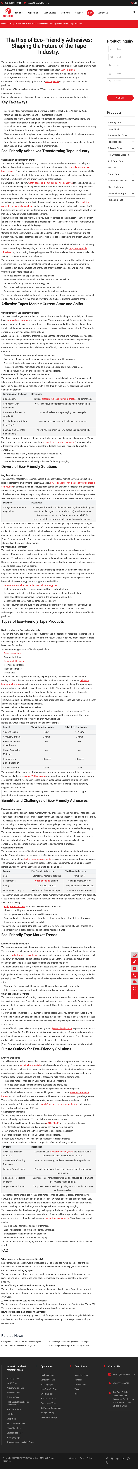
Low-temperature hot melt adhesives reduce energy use (30, 585)
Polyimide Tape (115, 142)
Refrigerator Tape (48, 1413)
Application (33, 12)
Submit (120, 97)
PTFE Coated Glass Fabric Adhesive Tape (121, 155)
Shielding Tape (47, 1394)
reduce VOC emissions (35, 776)
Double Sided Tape (117, 193)
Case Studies (50, 12)
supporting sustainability (57, 1218)
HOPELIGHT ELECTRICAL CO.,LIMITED (29, 1458)
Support (79, 12)
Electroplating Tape (49, 1417)
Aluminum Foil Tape (117, 135)
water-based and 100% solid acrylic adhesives (50, 183)
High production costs (14, 906)
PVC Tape (112, 167)
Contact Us (103, 12)
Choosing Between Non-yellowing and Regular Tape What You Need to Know (71, 1342)
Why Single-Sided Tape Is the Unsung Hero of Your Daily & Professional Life (71, 1346)
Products (18, 12)
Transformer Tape (48, 1403)
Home (3, 24)
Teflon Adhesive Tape (118, 180)
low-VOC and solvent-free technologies (58, 1104)
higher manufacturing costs (37, 859)
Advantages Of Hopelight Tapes (20, 1442)
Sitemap (72, 1458)
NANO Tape (113, 129)
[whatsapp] (134, 955)
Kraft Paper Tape (116, 161)
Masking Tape (114, 122)
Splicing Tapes (47, 1384)
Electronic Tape (47, 1375)
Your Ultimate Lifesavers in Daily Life (19, 1346)
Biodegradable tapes (14, 661)
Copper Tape (114, 174)
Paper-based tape (12, 653)
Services (78, 1380)
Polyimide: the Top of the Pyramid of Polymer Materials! (23, 1342)
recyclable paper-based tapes (23, 955)
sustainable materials (30, 1065)
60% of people (52, 81)
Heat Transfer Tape (49, 1389)
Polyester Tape (115, 148)
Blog (90, 12)
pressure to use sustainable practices (59, 399)
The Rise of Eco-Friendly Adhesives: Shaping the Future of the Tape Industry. (50, 24)
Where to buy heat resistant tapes (16, 1368)
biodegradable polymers (61, 1151)
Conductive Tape (48, 1380)
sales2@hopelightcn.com (38, 3)
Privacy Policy (86, 1458)
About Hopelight (81, 1375)
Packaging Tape (115, 200)
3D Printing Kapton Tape (51, 1408)
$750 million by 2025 (62, 1028)
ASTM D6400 (52, 1123)
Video (77, 1389)
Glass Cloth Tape (116, 187)
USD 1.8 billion (68, 70)
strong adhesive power (17, 320)
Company (65, 12)
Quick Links (81, 1366)
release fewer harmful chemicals (58, 442)
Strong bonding (42, 880)
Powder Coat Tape (48, 1398)
